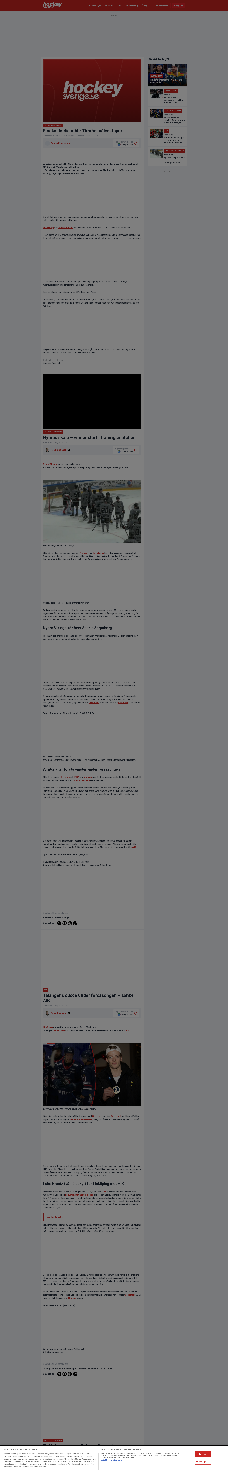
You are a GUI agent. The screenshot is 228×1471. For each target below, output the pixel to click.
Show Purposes (202, 1462)
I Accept (202, 1454)
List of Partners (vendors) (111, 1460)
